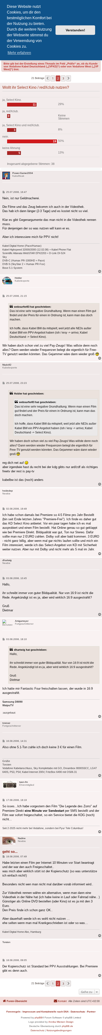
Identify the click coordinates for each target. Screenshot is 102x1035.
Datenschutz (78, 1011)
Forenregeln (13, 1011)
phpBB (38, 1017)
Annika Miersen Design (61, 1022)
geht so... (10, 851)
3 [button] (63, 78)
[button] (47, 78)
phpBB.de (67, 1026)
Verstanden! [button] (75, 30)
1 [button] (53, 78)
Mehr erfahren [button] (19, 53)
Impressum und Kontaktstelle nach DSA (46, 1011)
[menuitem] (60, 1001)
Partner (91, 1011)
